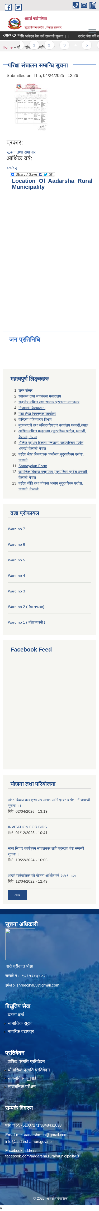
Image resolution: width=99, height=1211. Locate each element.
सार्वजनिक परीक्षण (22, 1086)
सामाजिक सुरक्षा (20, 1023)
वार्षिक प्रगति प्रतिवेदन (26, 1061)
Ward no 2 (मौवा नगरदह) (26, 607)
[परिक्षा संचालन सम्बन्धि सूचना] (29, 108)
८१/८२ (12, 168)
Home (8, 47)
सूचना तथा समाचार (21, 152)
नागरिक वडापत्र (21, 1031)
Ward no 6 (16, 544)
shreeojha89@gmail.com (37, 985)
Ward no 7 (16, 529)
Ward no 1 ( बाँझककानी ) (26, 622)
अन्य (17, 895)
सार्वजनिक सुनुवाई (22, 1078)
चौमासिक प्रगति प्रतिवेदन (29, 1070)
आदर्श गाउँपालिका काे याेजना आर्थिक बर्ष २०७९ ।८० (42, 875)
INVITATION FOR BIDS (27, 827)
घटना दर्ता (16, 1014)
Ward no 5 (16, 560)
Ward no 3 (16, 591)
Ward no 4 (16, 575)
